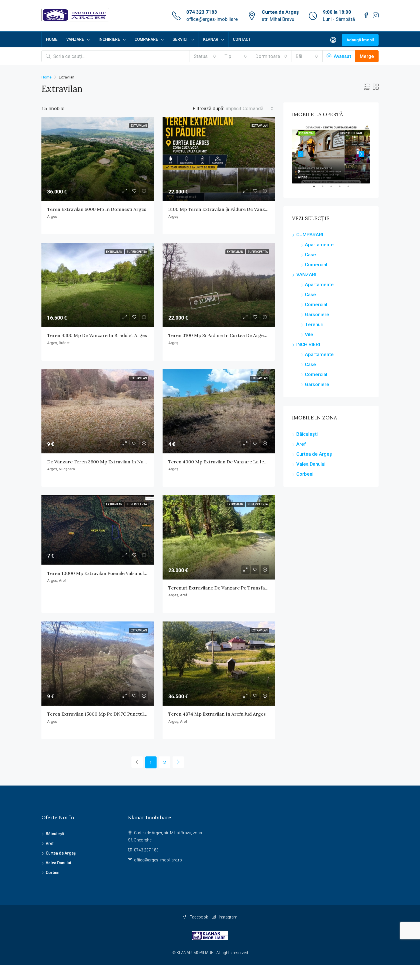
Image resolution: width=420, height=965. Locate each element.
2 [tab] (325, 188)
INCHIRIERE (109, 39)
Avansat (342, 56)
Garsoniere (317, 314)
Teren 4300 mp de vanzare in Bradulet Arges (97, 335)
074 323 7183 (201, 12)
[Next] (178, 762)
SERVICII (181, 39)
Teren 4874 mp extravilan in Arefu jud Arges (217, 714)
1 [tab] (317, 188)
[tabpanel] (331, 154)
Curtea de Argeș (314, 454)
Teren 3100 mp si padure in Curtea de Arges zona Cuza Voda (235, 335)
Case (310, 254)
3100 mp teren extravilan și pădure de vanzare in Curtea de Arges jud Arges (253, 209)
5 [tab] (351, 188)
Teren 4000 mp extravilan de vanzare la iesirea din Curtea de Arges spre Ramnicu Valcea (268, 462)
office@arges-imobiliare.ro (158, 860)
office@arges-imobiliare (212, 19)
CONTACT (242, 39)
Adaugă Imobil (360, 40)
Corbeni (304, 474)
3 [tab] (334, 188)
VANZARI (306, 274)
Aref (301, 444)
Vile (309, 334)
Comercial (316, 264)
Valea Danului (310, 464)
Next (361, 154)
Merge (367, 56)
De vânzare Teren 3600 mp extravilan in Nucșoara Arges (109, 462)
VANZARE (75, 39)
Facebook (199, 917)
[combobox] (205, 56)
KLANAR (210, 39)
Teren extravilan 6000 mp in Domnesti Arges (96, 209)
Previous (300, 154)
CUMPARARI (309, 234)
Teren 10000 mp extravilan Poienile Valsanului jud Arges (108, 573)
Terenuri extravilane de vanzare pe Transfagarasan (225, 588)
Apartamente (319, 244)
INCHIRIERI (308, 344)
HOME (51, 39)
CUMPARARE (146, 39)
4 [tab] (342, 188)
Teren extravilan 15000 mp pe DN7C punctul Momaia (105, 714)
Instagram (227, 917)
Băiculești (307, 434)
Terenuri (314, 324)
